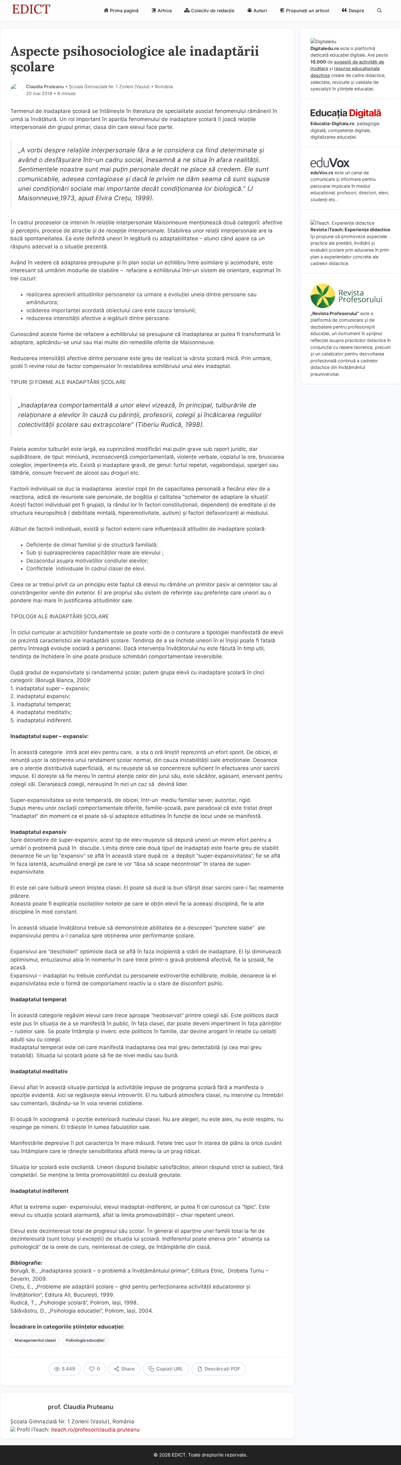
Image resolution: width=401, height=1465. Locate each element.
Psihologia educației (85, 1340)
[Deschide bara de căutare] (379, 10)
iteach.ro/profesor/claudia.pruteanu (95, 1430)
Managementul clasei (35, 1340)
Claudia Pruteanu (45, 86)
